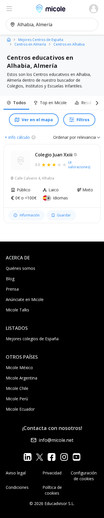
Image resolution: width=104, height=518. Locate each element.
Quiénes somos (20, 268)
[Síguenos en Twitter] (39, 457)
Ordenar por (64, 137)
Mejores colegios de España (32, 338)
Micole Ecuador (20, 409)
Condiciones (17, 487)
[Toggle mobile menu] (9, 8)
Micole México (19, 367)
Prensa (12, 289)
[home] (9, 39)
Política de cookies (52, 490)
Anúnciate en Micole (25, 299)
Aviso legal (16, 473)
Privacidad (52, 473)
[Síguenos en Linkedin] (27, 457)
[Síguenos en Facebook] (51, 457)
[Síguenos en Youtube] (76, 457)
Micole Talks (17, 310)
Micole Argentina (21, 378)
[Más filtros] (96, 103)
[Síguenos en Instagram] (64, 457)
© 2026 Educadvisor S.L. (52, 503)
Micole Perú (17, 398)
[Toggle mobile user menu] (93, 8)
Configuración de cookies (84, 475)
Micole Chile (17, 388)
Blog (10, 278)
